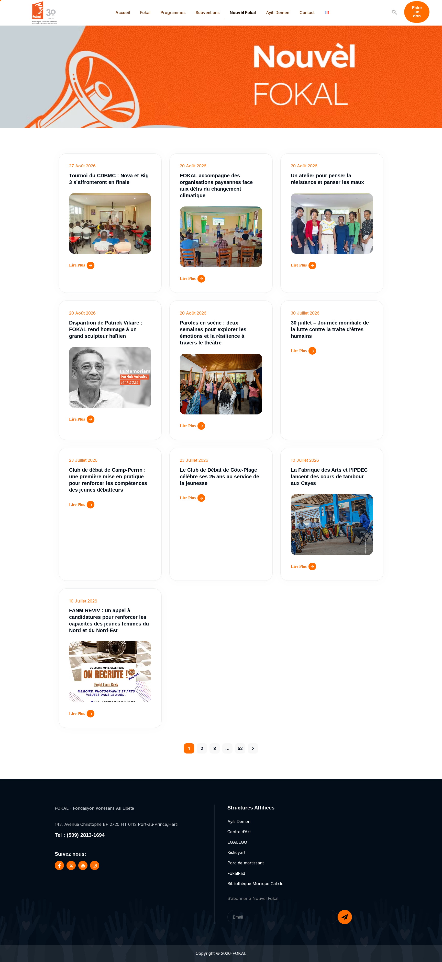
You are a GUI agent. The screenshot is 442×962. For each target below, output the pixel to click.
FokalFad (236, 873)
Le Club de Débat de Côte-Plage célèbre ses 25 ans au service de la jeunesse (219, 476)
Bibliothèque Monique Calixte (255, 883)
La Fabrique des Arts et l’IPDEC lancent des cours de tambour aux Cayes (329, 476)
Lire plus (77, 265)
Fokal (145, 12)
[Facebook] (59, 865)
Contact (307, 12)
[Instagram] (94, 865)
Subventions (207, 12)
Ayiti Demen (277, 12)
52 (240, 748)
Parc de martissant (245, 862)
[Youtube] (82, 865)
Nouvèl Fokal (243, 12)
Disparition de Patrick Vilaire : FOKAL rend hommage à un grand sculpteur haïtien (105, 329)
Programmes (173, 12)
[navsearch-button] (394, 13)
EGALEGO (237, 842)
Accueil (122, 12)
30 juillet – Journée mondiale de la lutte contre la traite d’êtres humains (330, 329)
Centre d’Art (239, 831)
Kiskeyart (236, 852)
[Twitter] (71, 865)
